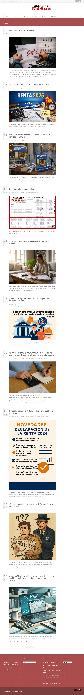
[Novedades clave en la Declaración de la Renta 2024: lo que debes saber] (32, 488)
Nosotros (5, 1)
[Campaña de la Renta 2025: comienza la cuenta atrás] (32, 120)
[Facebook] (78, 1)
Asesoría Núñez (14, 34)
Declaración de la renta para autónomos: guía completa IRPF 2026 (51, 682)
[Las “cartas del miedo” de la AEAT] (32, 66)
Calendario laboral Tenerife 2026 (21, 189)
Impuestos (41, 34)
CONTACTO (53, 16)
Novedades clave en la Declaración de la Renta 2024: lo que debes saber (31, 411)
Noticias (46, 34)
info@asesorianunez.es (10, 669)
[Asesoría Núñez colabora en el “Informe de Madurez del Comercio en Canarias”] (32, 172)
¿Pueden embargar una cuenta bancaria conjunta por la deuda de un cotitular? (30, 299)
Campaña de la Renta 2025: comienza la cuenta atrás (29, 84)
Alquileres (23, 247)
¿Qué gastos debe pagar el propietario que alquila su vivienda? (29, 242)
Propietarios (50, 247)
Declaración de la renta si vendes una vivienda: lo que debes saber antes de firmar (51, 677)
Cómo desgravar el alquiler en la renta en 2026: (52, 671)
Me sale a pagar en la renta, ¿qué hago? (50, 666)
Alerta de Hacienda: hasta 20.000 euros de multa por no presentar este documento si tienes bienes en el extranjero (31, 353)
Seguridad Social (45, 306)
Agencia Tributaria (25, 34)
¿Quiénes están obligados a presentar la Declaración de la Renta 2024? (31, 505)
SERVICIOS (34, 16)
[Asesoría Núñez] (41, 11)
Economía (36, 247)
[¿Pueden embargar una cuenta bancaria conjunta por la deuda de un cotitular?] (32, 338)
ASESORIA (25, 16)
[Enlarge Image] (32, 39)
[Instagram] (80, 1)
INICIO (7, 16)
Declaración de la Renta (34, 88)
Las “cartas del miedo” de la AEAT (21, 30)
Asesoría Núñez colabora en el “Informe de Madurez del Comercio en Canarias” (30, 135)
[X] (76, 1)
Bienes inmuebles (30, 247)
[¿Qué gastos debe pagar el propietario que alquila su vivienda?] (32, 282)
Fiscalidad (41, 247)
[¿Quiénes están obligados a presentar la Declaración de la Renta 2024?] (32, 558)
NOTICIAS (44, 16)
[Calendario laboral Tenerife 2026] (32, 227)
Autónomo (31, 34)
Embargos (36, 34)
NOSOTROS (15, 16)
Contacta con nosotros (13, 1)
